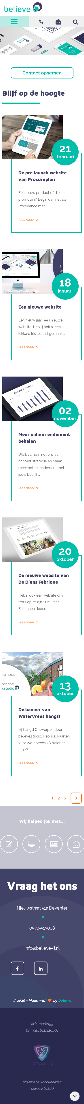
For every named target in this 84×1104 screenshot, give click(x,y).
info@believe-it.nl (58, 21)
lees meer (26, 220)
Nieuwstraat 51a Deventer (42, 908)
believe (64, 1000)
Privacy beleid (42, 1088)
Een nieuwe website (40, 306)
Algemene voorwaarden (42, 1082)
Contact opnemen (41, 73)
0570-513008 (41, 21)
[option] (9, 844)
